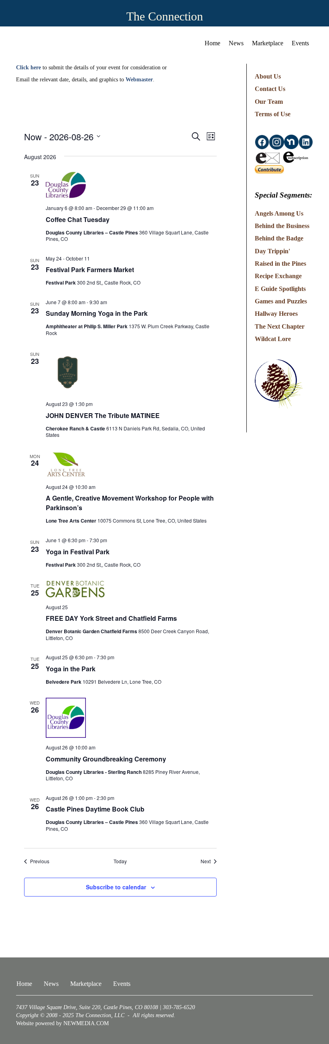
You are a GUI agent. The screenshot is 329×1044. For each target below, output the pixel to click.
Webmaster (139, 80)
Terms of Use (272, 114)
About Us (268, 76)
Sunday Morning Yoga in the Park (97, 313)
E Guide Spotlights (280, 288)
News (236, 43)
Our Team (269, 101)
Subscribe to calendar (116, 887)
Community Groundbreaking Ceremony (106, 758)
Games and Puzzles (281, 301)
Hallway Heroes (276, 313)
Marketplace (267, 43)
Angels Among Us (279, 213)
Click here (28, 68)
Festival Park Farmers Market (90, 269)
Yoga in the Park (70, 668)
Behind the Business (282, 225)
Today (120, 861)
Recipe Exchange (278, 276)
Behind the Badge (279, 238)
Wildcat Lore (273, 338)
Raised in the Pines (280, 263)
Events (300, 43)
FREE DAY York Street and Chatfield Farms (111, 618)
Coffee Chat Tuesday (78, 219)
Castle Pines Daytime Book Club (95, 809)
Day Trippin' (272, 251)
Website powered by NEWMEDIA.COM (62, 1023)
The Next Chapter (280, 326)
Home (212, 43)
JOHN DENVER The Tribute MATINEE (103, 415)
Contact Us (270, 88)
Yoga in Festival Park (78, 551)
